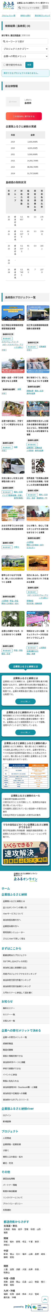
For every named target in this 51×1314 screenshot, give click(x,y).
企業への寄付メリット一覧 (15, 1037)
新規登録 (7, 1121)
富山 (12, 1254)
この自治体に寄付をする (24, 116)
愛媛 (6, 1284)
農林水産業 (31, 393)
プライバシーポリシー (13, 1203)
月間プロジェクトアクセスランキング (20, 973)
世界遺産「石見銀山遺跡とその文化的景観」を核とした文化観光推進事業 (37, 481)
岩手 (20, 1229)
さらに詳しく (25, 701)
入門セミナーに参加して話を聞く (18, 992)
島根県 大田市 (33, 490)
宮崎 (37, 1294)
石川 (18, 1254)
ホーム (6, 888)
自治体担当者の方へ (12, 919)
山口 (31, 1281)
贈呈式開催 (8, 1049)
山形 (39, 1229)
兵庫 (31, 1269)
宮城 (26, 1229)
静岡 (6, 1257)
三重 (6, 1269)
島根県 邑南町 (8, 487)
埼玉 (24, 1241)
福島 (6, 1232)
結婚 (19, 389)
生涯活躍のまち (33, 651)
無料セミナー (9, 1008)
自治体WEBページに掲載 (14, 1062)
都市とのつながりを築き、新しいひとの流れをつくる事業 (12, 578)
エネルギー (31, 547)
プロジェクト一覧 (8, 15)
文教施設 (42, 346)
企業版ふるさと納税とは (14, 901)
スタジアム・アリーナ (10, 341)
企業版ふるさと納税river (18, 1108)
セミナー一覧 (9, 1014)
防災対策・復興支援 (34, 603)
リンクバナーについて (13, 1197)
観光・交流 (39, 390)
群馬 (18, 1241)
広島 (24, 1281)
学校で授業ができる (12, 1068)
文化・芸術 (31, 498)
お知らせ (7, 1001)
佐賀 (12, 1294)
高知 (12, 1284)
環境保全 (30, 600)
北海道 (7, 1229)
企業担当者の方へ (11, 926)
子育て (4, 350)
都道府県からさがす (16, 1222)
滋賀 (12, 1269)
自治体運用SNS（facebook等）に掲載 (20, 1087)
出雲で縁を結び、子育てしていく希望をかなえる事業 (12, 424)
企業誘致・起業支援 (34, 447)
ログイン (7, 1115)
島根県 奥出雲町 (9, 389)
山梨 (31, 1254)
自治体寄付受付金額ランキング (17, 986)
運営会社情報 (9, 1178)
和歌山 (7, 1272)
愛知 (12, 1257)
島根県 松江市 (8, 334)
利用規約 (7, 1209)
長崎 (18, 1294)
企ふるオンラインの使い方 (15, 907)
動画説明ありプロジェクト (15, 955)
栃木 (12, 1241)
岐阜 (43, 1254)
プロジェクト (10, 1131)
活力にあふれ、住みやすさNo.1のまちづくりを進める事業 (38, 578)
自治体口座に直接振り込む (15, 967)
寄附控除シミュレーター (14, 932)
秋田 (33, 1229)
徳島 (37, 1281)
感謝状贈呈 (8, 1043)
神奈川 (7, 1244)
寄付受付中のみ (14, 64)
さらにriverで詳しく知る (14, 938)
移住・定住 (14, 600)
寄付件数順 (15, 35)
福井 (24, 1254)
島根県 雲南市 (33, 643)
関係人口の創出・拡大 (35, 544)
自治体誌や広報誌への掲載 (15, 1093)
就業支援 (30, 390)
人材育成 (30, 450)
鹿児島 (7, 1297)
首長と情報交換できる (13, 1055)
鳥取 (6, 1281)
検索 (29, 65)
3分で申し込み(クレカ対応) (15, 961)
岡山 (18, 1281)
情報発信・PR (42, 498)
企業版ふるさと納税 (14, 894)
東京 (37, 1241)
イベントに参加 (10, 1074)
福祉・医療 (31, 653)
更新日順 (26, 35)
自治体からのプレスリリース (16, 1099)
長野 (37, 1254)
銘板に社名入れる (11, 1080)
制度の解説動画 (10, 1191)
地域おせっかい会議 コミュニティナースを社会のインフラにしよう (37, 634)
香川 (43, 1281)
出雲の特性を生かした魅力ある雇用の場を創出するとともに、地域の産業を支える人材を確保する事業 (37, 427)
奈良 (37, 1269)
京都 (18, 1269)
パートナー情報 (10, 1184)
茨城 (6, 1241)
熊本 (24, 1294)
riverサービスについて (13, 913)
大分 (31, 1294)
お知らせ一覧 (9, 1020)
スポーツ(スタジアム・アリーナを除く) (12, 345)
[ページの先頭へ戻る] (45, 1299)
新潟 (6, 1254)
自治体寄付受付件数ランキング (17, 980)
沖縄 (14, 1297)
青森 (14, 1229)
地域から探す (25, 15)
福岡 (6, 1294)
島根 (12, 1281)
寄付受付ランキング (42, 15)
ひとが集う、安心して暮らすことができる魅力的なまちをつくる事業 (37, 529)
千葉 (31, 1241)
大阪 (24, 1269)
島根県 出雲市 (8, 443)
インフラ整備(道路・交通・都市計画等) (12, 496)
